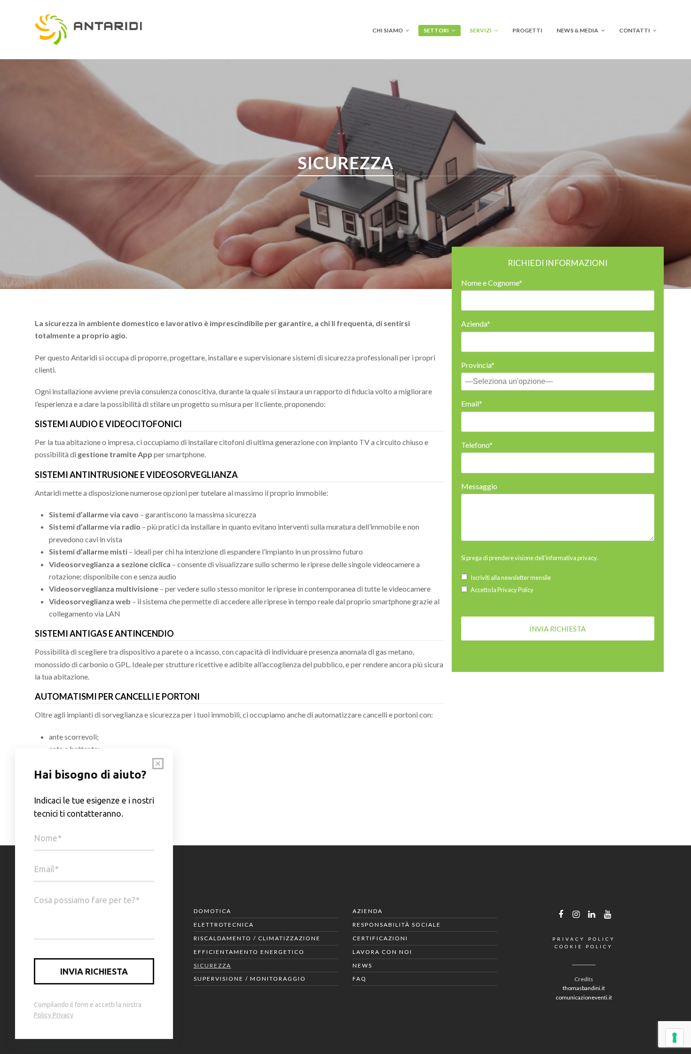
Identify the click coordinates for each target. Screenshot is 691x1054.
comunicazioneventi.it (584, 997)
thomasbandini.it (584, 988)
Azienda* (475, 323)
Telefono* (477, 444)
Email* (471, 403)
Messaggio (479, 486)
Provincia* (478, 364)
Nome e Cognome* (491, 282)
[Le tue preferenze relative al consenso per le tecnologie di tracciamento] (674, 1037)
